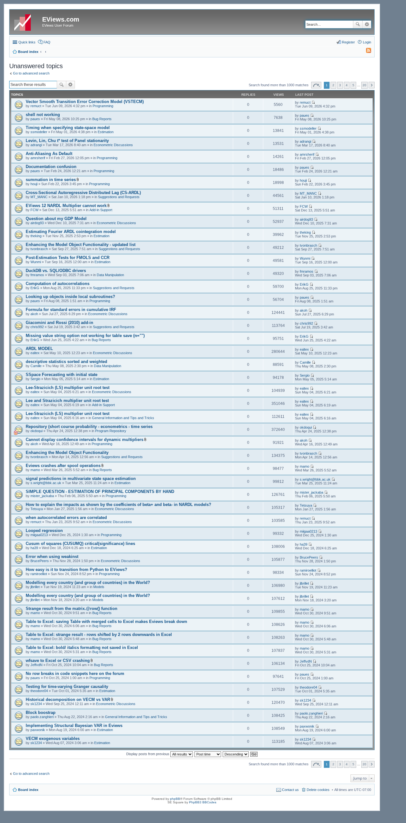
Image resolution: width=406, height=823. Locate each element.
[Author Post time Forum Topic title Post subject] (208, 754)
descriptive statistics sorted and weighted (66, 361)
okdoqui (36, 431)
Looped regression (44, 530)
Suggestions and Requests (119, 197)
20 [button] (364, 85)
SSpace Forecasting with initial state (61, 374)
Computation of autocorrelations (57, 283)
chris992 (37, 327)
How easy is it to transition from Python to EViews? (76, 569)
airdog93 (37, 223)
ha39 (34, 548)
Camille (36, 366)
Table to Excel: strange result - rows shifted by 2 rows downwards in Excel (99, 634)
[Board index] (26, 21)
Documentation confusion (51, 166)
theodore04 (39, 691)
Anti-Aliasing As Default (49, 153)
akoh (34, 314)
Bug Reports (102, 119)
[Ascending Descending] (236, 754)
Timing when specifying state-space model (68, 127)
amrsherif (37, 158)
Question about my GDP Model (56, 218)
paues (35, 119)
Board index (28, 790)
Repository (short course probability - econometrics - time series (89, 426)
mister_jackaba (42, 496)
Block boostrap (41, 712)
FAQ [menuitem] (46, 42)
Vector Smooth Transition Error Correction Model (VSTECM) (85, 101)
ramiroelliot (38, 574)
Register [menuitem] (348, 42)
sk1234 (36, 704)
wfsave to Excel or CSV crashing (58, 660)
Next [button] (372, 85)
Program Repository (110, 431)
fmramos (37, 275)
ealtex (35, 353)
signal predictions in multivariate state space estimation (81, 478)
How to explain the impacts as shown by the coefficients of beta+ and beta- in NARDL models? (118, 504)
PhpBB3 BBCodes (202, 802)
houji (33, 184)
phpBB (175, 798)
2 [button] (333, 85)
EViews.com (60, 19)
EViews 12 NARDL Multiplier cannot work (66, 205)
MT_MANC (39, 197)
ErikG (34, 288)
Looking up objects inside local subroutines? (70, 296)
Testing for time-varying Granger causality (67, 686)
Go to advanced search (31, 73)
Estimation (106, 132)
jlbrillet (35, 587)
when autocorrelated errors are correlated (66, 517)
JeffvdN (36, 665)
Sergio (35, 379)
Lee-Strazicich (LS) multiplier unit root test (67, 387)
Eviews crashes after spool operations (63, 465)
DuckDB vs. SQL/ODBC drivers (56, 270)
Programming (103, 106)
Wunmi (35, 262)
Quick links (27, 42)
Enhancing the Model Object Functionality (67, 452)
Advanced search (367, 24)
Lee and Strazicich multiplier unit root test (67, 400)
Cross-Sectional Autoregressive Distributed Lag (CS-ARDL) (83, 192)
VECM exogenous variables (53, 738)
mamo (35, 470)
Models (98, 587)
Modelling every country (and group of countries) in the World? (88, 582)
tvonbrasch (39, 249)
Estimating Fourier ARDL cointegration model (71, 231)
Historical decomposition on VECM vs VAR (68, 699)
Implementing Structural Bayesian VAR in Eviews (74, 725)
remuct (35, 106)
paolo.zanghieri (42, 717)
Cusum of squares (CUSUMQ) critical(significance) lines (80, 543)
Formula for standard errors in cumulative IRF (71, 309)
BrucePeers (39, 561)
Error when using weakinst (52, 556)
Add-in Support (100, 210)
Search (358, 24)
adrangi (36, 145)
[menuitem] (365, 51)
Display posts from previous (148, 754)
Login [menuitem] (367, 42)
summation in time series (51, 179)
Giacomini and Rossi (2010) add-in (59, 322)
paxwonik (37, 730)
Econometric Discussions (113, 145)
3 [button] (340, 85)
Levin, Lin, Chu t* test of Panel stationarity (67, 140)
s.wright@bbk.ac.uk (45, 483)
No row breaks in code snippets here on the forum (75, 673)
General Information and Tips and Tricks (123, 418)
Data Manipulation (110, 275)
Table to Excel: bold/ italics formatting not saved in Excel (82, 647)
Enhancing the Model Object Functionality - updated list (80, 244)
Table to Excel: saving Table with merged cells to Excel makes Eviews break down (106, 621)
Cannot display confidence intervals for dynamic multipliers (84, 439)
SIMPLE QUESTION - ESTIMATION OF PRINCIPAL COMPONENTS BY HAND (100, 491)
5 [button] (353, 85)
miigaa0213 (39, 535)
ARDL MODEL (39, 348)
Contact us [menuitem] (290, 790)
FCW (34, 210)
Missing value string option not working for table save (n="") (85, 335)
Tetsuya (36, 509)
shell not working (43, 114)
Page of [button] (316, 85)
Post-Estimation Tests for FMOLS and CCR (67, 257)
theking (36, 236)
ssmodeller (38, 132)
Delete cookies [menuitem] (318, 790)
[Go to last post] (313, 102)
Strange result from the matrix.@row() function (71, 608)
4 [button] (347, 85)
